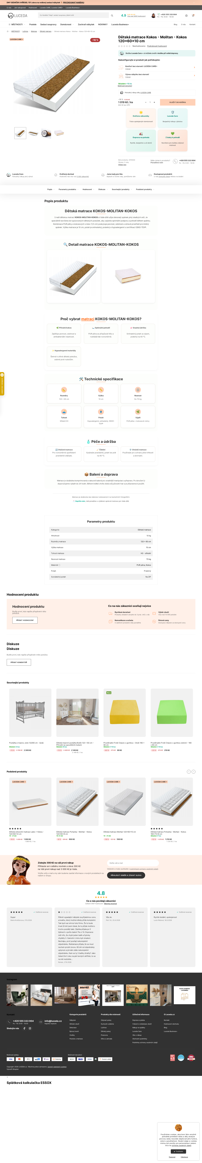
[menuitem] (17, 24)
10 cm (148, 547)
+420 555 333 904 (187, 160)
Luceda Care (137, 1031)
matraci (87, 319)
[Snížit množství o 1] (146, 102)
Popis (49, 189)
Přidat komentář (19, 662)
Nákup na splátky (138, 1027)
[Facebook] (24, 1028)
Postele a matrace (76, 1039)
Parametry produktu (67, 189)
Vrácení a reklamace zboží (142, 1024)
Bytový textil (74, 1031)
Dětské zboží (74, 1024)
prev (189, 772)
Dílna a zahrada (106, 1039)
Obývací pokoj (106, 1020)
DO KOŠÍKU (181, 102)
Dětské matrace (144, 530)
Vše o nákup (137, 1035)
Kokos (148, 565)
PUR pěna (141, 565)
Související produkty (120, 189)
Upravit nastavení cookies (57, 1067)
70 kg (148, 559)
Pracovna (104, 1035)
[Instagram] (30, 1028)
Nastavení (172, 1157)
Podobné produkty (144, 189)
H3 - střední (146, 553)
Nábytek (73, 1020)
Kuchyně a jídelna (107, 1024)
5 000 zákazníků (83, 176)
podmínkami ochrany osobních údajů (144, 869)
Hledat (112, 15)
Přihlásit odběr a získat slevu (126, 875)
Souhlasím (179, 1151)
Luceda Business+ (73, 8)
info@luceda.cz (53, 1021)
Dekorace (73, 1027)
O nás (9, 8)
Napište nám (80, 501)
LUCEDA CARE (145, 92)
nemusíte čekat (164, 176)
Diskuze (101, 189)
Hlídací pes (122, 165)
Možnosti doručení (125, 86)
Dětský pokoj (105, 1031)
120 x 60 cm (146, 541)
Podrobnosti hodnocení (157, 46)
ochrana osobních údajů (181, 1145)
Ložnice (104, 1027)
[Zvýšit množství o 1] (154, 102)
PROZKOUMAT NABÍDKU (73, 2)
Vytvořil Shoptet (13, 1069)
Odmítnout (184, 1157)
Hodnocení (33, 8)
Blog (165, 1027)
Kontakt (166, 1020)
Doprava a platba (138, 1020)
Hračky (72, 1035)
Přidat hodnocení (25, 620)
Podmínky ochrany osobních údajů (145, 1042)
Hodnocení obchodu (171, 1024)
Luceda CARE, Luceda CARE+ (51, 8)
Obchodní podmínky (139, 1039)
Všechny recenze (110, 904)
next (193, 772)
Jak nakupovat (20, 8)
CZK (188, 8)
